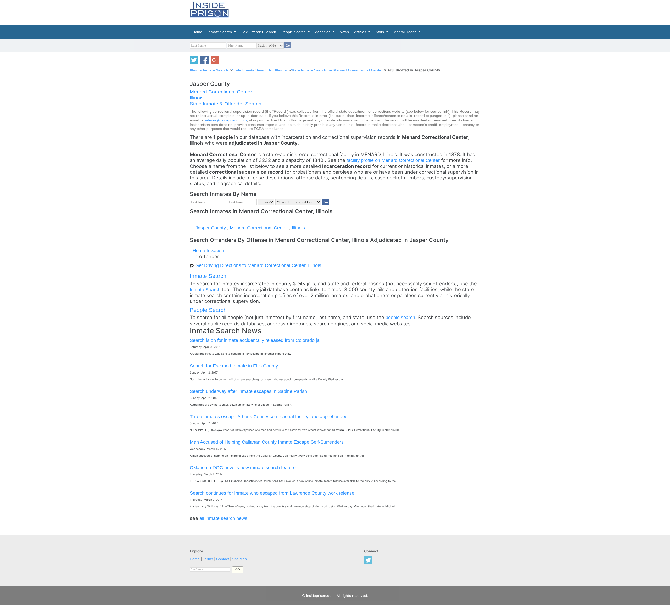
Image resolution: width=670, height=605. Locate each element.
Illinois (197, 97)
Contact (222, 559)
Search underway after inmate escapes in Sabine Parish (248, 391)
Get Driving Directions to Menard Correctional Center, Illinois (258, 265)
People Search (208, 310)
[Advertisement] (359, 12)
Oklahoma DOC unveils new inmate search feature (243, 467)
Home (195, 559)
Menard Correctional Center (221, 91)
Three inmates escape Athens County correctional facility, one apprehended (269, 416)
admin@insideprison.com (226, 120)
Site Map (239, 559)
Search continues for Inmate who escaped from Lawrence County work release (272, 493)
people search (400, 317)
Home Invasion (208, 250)
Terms (208, 559)
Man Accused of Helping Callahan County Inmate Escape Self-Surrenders (267, 442)
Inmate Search (208, 276)
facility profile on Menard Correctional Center (394, 160)
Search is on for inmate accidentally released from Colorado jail (256, 340)
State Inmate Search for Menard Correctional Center (337, 70)
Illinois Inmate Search (209, 70)
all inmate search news (223, 518)
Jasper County (211, 227)
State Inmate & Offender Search (225, 103)
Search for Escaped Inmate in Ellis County (234, 366)
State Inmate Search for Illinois (259, 70)
